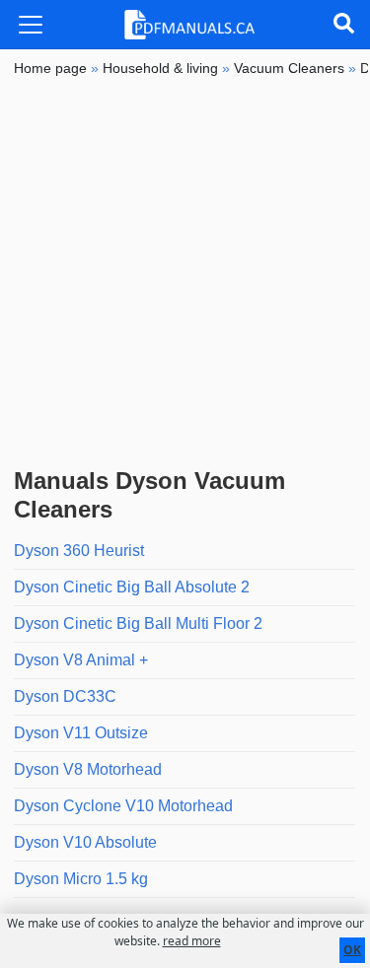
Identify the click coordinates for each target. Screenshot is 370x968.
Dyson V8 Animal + (81, 660)
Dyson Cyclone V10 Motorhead (123, 805)
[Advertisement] (185, 272)
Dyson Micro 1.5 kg (81, 878)
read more (192, 941)
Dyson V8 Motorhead (88, 769)
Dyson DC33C (65, 696)
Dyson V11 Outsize (81, 733)
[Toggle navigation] (30, 24)
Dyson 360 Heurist (79, 550)
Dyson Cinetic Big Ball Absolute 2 (132, 587)
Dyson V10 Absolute (85, 842)
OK (352, 949)
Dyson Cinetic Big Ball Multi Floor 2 (138, 623)
